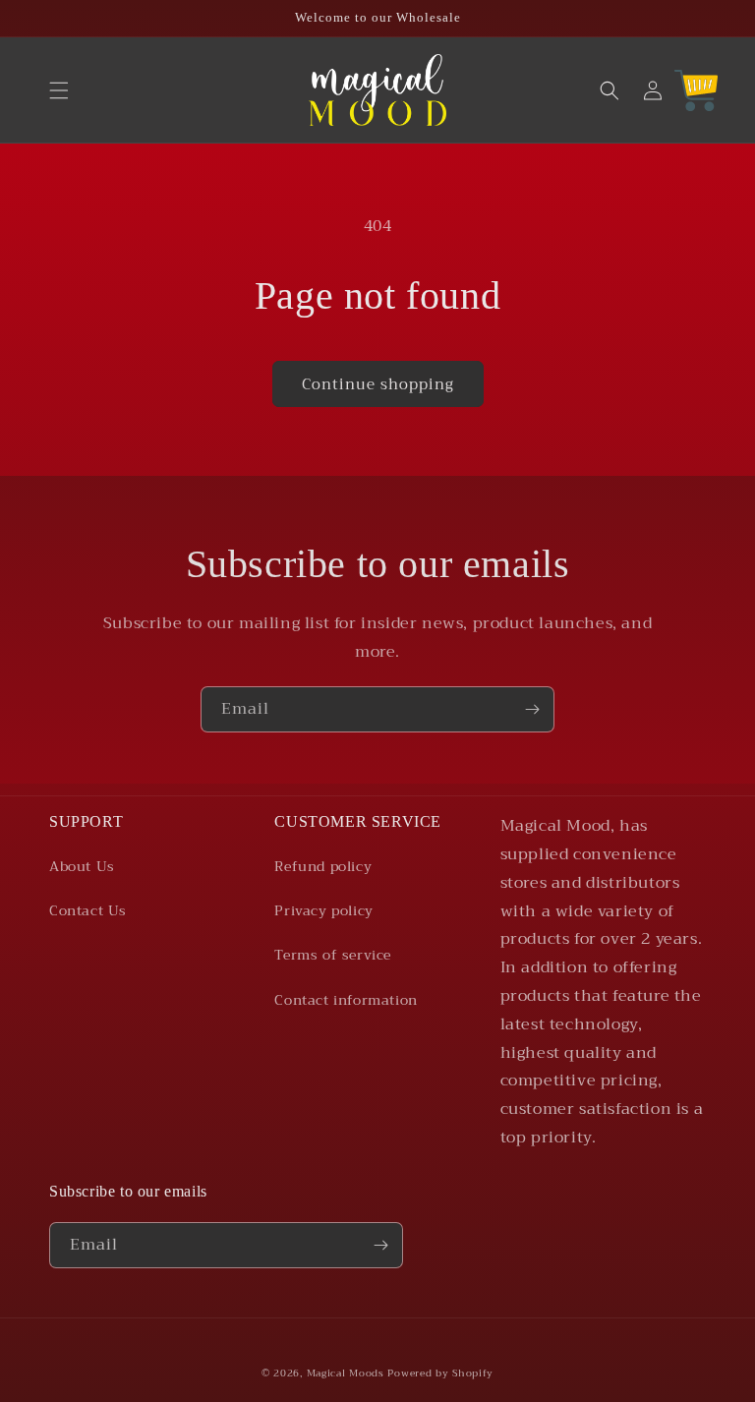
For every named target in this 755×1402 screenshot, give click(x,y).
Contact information (345, 1000)
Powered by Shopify (440, 1373)
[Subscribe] (531, 709)
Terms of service (332, 954)
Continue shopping (378, 384)
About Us (82, 866)
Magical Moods (345, 1373)
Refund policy (323, 866)
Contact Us (88, 910)
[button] (59, 90)
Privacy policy (323, 910)
